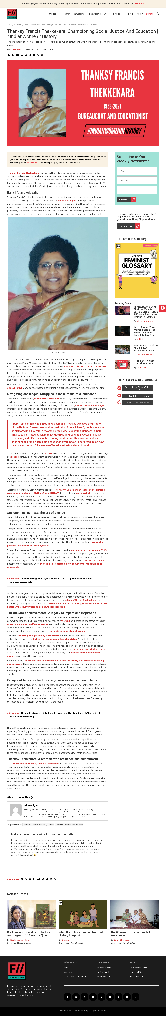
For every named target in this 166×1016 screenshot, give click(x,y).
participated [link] (83, 493)
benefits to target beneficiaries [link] (67, 631)
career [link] (48, 453)
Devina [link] (65, 940)
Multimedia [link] (115, 14)
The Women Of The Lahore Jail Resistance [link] (130, 934)
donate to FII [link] (33, 162)
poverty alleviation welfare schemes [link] (27, 624)
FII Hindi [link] (129, 14)
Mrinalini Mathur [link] (145, 321)
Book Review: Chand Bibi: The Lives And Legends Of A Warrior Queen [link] (29, 934)
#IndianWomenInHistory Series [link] (38, 824)
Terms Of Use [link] (136, 972)
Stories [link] (53, 14)
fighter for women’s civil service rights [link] (55, 639)
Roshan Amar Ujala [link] (19, 940)
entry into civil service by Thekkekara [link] (85, 366)
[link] (162, 308)
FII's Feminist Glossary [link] (131, 239)
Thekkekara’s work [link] (93, 560)
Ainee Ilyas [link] (15, 49)
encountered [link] (14, 388)
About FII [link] (68, 967)
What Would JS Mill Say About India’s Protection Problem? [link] (146, 348)
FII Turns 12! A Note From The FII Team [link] (144, 362)
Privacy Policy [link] (136, 976)
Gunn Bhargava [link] (121, 940)
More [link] (139, 14)
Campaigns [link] (79, 14)
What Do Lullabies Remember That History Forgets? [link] (81, 934)
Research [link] (65, 14)
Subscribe (124, 200)
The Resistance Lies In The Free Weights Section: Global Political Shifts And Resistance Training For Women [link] (146, 311)
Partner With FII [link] (105, 972)
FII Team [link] (141, 367)
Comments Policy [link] (138, 967)
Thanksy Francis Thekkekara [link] (69, 824)
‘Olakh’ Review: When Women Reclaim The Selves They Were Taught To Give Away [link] (145, 331)
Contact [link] (68, 972)
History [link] (10, 25)
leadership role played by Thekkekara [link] (37, 635)
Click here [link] (139, 3)
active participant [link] (67, 200)
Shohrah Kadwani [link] (145, 354)
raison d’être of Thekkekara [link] (80, 600)
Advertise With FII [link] (105, 967)
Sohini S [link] (140, 339)
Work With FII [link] (103, 976)
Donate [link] (149, 14)
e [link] (91, 542)
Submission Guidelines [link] (75, 976)
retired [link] (15, 457)
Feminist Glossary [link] (97, 14)
